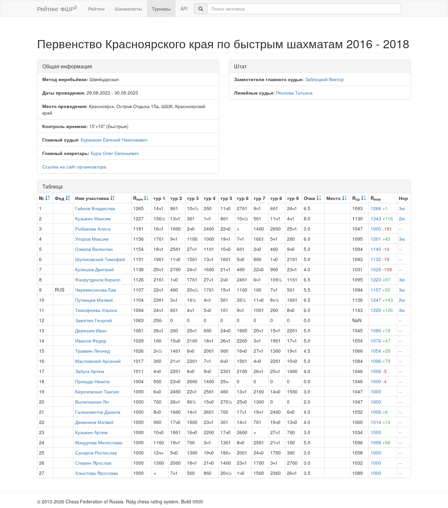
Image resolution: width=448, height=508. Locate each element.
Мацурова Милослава (98, 442)
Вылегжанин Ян (92, 401)
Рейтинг (96, 8)
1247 (382, 300)
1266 (379, 208)
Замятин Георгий (93, 320)
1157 (380, 289)
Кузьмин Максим (93, 218)
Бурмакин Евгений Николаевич (114, 139)
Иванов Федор (90, 340)
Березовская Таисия (97, 391)
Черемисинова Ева (95, 289)
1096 (380, 361)
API (184, 8)
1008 (379, 412)
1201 (380, 238)
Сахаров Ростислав (96, 452)
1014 (380, 422)
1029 (381, 269)
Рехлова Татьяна (294, 92)
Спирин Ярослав (93, 462)
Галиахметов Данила (97, 412)
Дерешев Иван (91, 330)
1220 (382, 310)
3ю (402, 208)
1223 (380, 279)
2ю (402, 218)
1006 (379, 371)
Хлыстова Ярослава (96, 473)
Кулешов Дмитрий (94, 269)
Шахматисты (128, 8)
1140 (380, 249)
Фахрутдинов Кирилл (97, 279)
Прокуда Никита (92, 381)
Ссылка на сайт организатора (74, 166)
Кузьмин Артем (91, 432)
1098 (380, 442)
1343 (382, 218)
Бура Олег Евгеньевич (115, 153)
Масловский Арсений (98, 361)
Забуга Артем (89, 371)
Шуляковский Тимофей (100, 259)
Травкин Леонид (92, 350)
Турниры (161, 8)
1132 (380, 259)
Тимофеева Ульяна (96, 310)
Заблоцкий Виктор (324, 79)
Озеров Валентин (94, 249)
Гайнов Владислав (95, 208)
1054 (380, 350)
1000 (381, 228)
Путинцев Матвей (94, 300)
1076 (380, 340)
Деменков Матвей (94, 422)
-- (400, 228)
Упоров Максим (92, 238)
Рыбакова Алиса (93, 228)
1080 (380, 330)
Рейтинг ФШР (57, 8)
